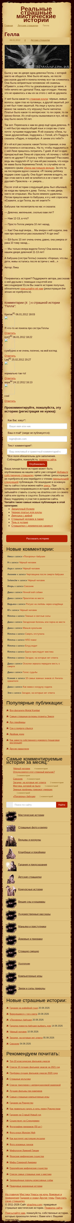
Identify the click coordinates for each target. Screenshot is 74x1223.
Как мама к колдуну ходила (37, 687)
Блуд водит (31, 645)
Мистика (25, 1194)
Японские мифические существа (27, 1156)
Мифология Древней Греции (24, 1150)
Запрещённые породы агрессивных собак (31, 1180)
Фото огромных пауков (21, 1144)
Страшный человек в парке (27, 519)
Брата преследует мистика (39, 651)
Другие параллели (19, 748)
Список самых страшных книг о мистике (30, 1174)
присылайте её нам (31, 288)
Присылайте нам (15, 1212)
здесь (47, 485)
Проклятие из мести (33, 598)
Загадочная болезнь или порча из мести (44, 622)
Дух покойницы (17, 722)
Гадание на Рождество (21, 1103)
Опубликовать (37, 464)
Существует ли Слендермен (24, 1120)
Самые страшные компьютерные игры (29, 1097)
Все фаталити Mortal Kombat (25, 710)
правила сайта (47, 459)
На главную (12, 1194)
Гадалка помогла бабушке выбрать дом (30, 1026)
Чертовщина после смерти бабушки (45, 574)
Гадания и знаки (29, 1197)
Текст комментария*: (19, 445)
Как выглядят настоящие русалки (27, 1138)
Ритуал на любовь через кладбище (44, 604)
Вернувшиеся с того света (23, 1014)
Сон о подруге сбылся (21, 728)
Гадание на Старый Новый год (25, 1114)
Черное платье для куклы (26, 512)
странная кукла (38, 98)
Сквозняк (29, 586)
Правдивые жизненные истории (26, 1186)
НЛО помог (31, 640)
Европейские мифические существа (28, 1168)
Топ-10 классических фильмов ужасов (30, 1061)
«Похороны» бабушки (34, 556)
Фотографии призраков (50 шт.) (26, 1126)
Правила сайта (53, 1207)
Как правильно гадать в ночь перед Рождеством (35, 1108)
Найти (61, 804)
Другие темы (46, 1197)
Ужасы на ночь (39, 1194)
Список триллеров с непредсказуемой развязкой (35, 1085)
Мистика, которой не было (26, 786)
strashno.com (34, 1204)
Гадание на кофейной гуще (24, 1008)
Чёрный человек (27, 562)
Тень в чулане (19, 522)
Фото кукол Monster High (22, 1132)
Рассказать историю (37, 538)
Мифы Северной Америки (23, 1162)
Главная (8, 25)
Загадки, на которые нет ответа (41, 657)
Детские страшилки (28, 25)
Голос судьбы (30, 672)
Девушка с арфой (21, 515)
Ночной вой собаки (33, 592)
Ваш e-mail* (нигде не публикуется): (28, 432)
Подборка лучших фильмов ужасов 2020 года (34, 1073)
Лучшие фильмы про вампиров (26, 1091)
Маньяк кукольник (32, 628)
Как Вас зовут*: (16, 420)
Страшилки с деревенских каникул (32, 525)
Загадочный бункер (22, 508)
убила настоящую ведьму (39, 167)
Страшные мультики (20, 1079)
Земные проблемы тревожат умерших (32, 789)
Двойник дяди (17, 734)
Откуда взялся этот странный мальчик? (34, 772)
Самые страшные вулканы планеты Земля (32, 716)
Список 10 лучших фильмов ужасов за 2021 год (35, 1067)
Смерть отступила (34, 634)
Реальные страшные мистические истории (36, 14)
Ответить (10, 333)
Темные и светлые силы (37, 616)
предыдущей (60, 478)
